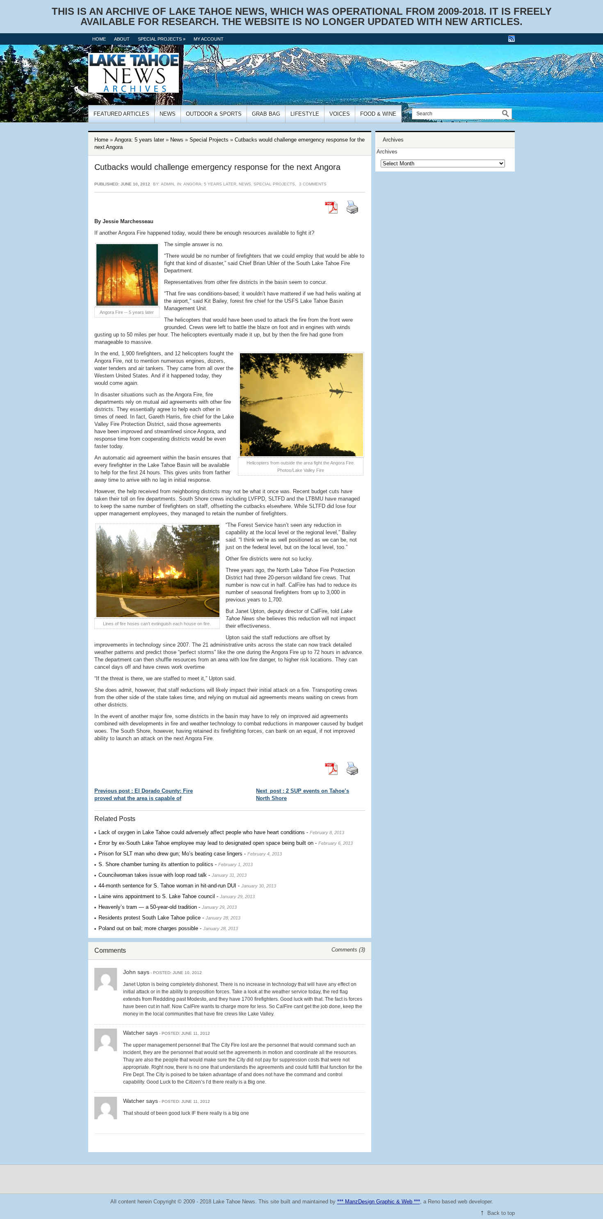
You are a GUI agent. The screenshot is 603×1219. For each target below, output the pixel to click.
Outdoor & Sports (214, 114)
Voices (339, 114)
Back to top (501, 1213)
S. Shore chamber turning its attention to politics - (175, 864)
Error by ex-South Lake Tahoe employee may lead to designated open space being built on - (225, 843)
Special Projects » (161, 39)
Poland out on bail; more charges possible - (168, 928)
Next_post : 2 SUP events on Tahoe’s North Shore (302, 794)
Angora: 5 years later (139, 140)
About (122, 39)
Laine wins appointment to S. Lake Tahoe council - (176, 896)
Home (99, 39)
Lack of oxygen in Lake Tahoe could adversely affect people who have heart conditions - (221, 832)
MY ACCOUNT (209, 39)
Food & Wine (378, 114)
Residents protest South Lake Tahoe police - (169, 918)
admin (167, 184)
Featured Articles (121, 114)
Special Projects (209, 140)
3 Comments (313, 184)
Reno (434, 1201)
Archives (387, 152)
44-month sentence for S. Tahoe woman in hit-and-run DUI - (187, 886)
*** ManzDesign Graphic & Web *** (378, 1201)
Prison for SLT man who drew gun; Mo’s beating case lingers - (190, 854)
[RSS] (511, 38)
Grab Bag (266, 114)
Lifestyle (304, 114)
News (168, 114)
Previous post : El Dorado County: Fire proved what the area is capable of (143, 794)
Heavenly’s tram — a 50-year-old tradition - (167, 907)
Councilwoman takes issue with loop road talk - (172, 875)
